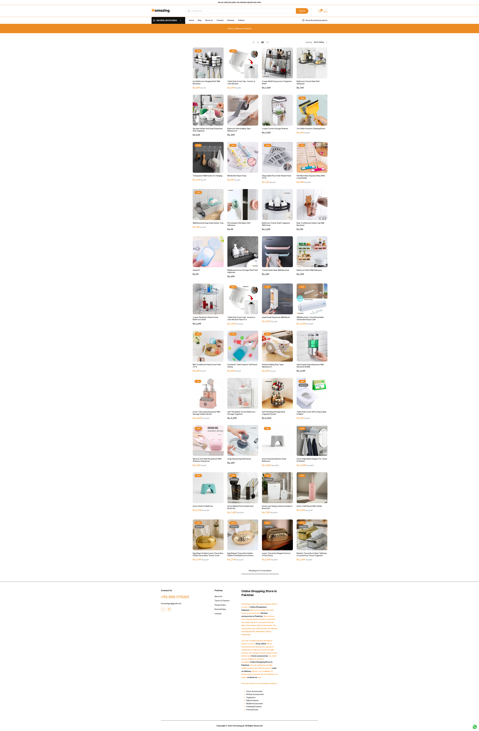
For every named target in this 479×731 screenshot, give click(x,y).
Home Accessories (255, 691)
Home (230, 28)
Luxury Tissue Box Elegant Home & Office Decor (276, 554)
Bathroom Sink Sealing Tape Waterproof (239, 129)
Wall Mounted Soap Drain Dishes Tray (208, 223)
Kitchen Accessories (255, 694)
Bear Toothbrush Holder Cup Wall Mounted (310, 224)
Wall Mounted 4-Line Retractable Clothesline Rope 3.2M (310, 318)
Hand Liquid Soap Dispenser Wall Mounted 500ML (310, 365)
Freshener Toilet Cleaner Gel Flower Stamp (242, 365)
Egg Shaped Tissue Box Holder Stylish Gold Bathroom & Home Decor (240, 554)
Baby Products (252, 700)
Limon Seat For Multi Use (203, 506)
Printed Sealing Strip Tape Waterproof (273, 365)
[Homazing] (161, 11)
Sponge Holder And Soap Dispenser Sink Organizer (208, 129)
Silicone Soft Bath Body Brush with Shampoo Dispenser (207, 460)
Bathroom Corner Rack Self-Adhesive (308, 82)
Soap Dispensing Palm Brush (239, 459)
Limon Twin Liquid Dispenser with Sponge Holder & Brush (206, 413)
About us (218, 596)
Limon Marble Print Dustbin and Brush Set (240, 507)
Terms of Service (222, 601)
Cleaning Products (254, 706)
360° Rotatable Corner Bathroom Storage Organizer (241, 413)
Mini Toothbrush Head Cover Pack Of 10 (207, 365)
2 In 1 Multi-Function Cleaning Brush (311, 128)
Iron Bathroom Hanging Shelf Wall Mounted (206, 82)
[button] (221, 51)
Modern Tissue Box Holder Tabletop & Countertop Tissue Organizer (312, 554)
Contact (218, 613)
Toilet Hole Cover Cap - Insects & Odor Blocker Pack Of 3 (241, 318)
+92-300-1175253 (175, 596)
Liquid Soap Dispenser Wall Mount (276, 317)
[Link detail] (163, 609)
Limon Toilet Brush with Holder (309, 506)
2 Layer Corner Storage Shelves (275, 128)
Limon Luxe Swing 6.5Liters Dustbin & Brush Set (277, 507)
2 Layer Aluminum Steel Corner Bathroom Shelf (205, 318)
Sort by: (309, 42)
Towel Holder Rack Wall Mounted (275, 270)
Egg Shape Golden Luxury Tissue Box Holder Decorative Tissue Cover (208, 554)
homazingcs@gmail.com (171, 603)
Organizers (251, 697)
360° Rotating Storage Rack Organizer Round (273, 413)
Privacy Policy (220, 605)
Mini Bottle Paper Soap (236, 176)
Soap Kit (196, 270)
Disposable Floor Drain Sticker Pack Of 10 (276, 177)
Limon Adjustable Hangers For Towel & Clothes (312, 460)
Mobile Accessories (254, 703)
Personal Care (252, 709)
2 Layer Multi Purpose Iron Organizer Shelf (277, 82)
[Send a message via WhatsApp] (475, 727)
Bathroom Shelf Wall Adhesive (309, 270)
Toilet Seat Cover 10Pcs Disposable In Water (311, 413)
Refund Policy (220, 609)
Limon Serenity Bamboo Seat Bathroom (274, 460)
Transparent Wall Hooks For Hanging (207, 176)
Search (302, 11)
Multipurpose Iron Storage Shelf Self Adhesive (242, 271)
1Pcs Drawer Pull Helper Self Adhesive (238, 224)
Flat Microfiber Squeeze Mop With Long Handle (311, 177)
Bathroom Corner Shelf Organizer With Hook (276, 224)
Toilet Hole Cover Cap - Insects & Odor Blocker (241, 82)
